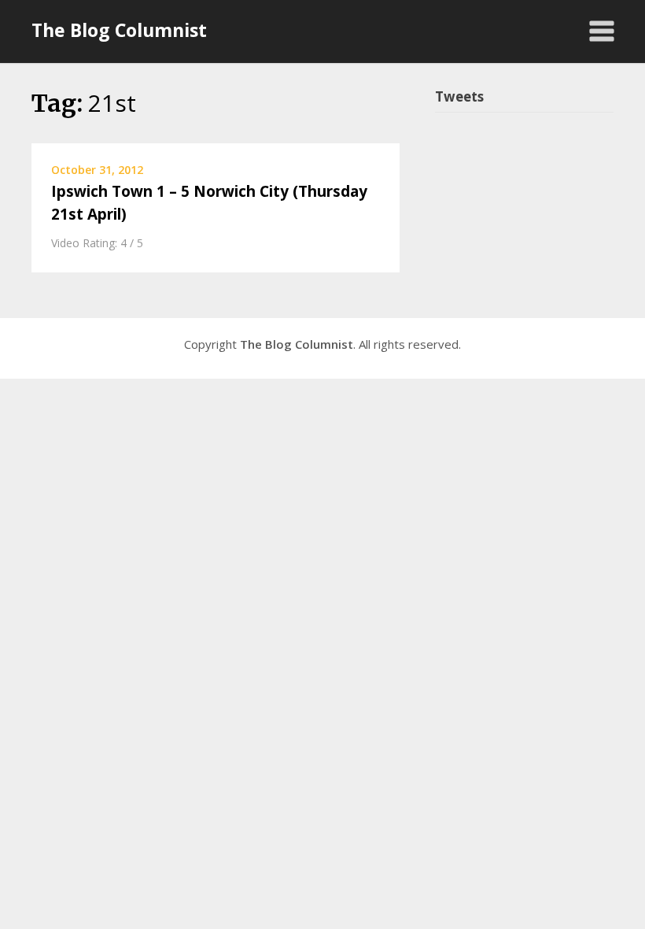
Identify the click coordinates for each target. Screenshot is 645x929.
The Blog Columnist (119, 30)
